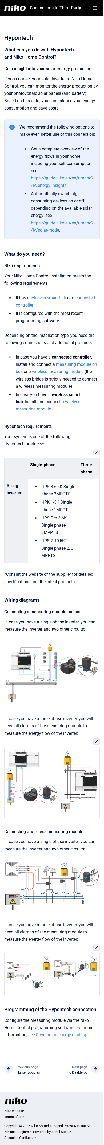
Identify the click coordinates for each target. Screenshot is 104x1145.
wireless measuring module (57, 371)
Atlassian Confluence (20, 1138)
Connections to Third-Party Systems (58, 7)
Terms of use (14, 1117)
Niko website (14, 1111)
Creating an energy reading (61, 1034)
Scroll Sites (60, 1132)
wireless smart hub (48, 297)
